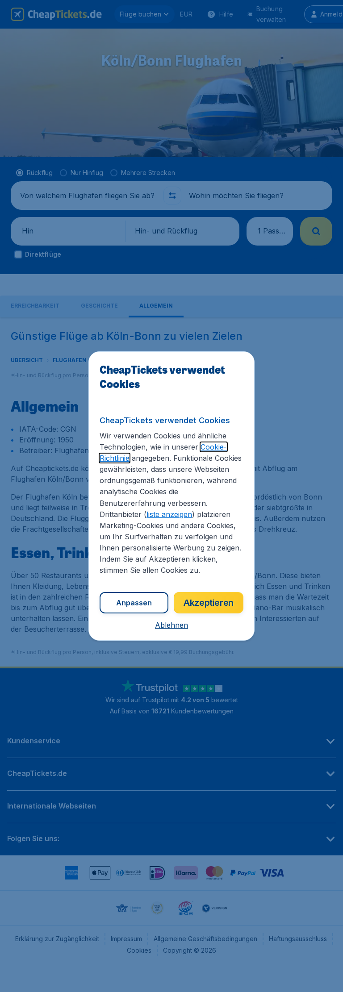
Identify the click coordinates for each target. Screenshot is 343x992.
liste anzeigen (169, 514)
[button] (171, 625)
